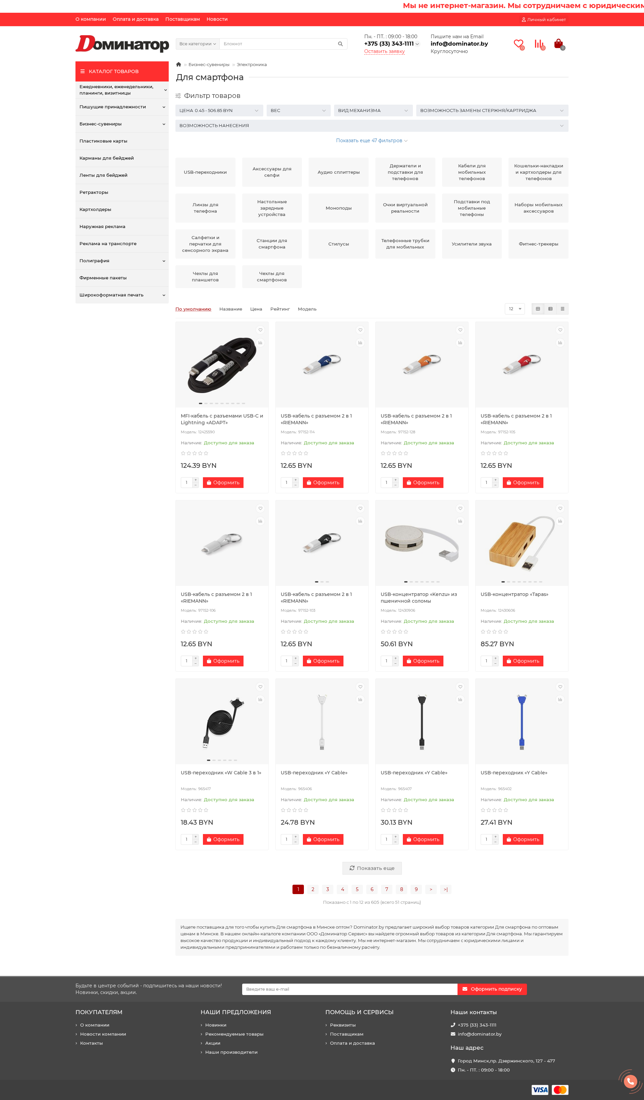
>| (446, 889)
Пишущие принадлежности (112, 106)
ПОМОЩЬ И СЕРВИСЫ (359, 1012)
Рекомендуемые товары (234, 1034)
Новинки (215, 1025)
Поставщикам (182, 19)
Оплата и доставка (136, 19)
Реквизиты (343, 1025)
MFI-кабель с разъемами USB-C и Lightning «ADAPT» (222, 419)
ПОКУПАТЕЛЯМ (98, 1012)
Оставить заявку (384, 51)
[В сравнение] (260, 342)
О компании (90, 19)
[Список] (550, 309)
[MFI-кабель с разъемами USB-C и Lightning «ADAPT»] (222, 365)
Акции (212, 1043)
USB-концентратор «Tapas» (514, 594)
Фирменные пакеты (103, 277)
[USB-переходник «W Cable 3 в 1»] (222, 722)
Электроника (252, 64)
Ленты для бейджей (103, 175)
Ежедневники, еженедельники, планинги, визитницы (116, 90)
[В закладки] (260, 330)
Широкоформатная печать (111, 294)
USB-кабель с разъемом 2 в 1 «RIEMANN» (316, 419)
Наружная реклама (102, 226)
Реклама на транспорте (108, 243)
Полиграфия (94, 260)
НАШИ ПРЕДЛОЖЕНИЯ (236, 1012)
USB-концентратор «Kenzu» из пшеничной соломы (419, 597)
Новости (217, 19)
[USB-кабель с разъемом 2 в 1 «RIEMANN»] (322, 365)
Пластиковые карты (103, 141)
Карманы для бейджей (106, 158)
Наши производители (231, 1052)
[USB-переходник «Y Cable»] (322, 722)
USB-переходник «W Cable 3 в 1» (221, 773)
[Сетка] (538, 309)
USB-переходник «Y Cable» (314, 773)
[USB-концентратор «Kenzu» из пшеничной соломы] (422, 544)
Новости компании (103, 1034)
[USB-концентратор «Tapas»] (522, 544)
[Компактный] (562, 309)
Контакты (91, 1043)
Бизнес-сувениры (100, 123)
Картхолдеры (95, 209)
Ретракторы (93, 192)
